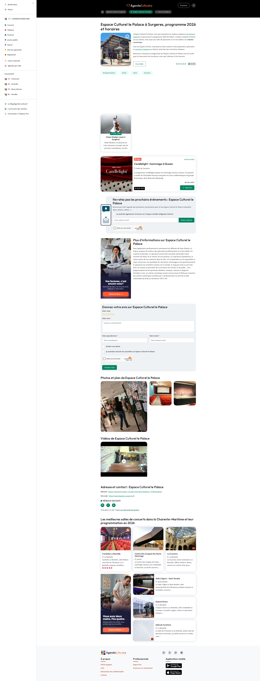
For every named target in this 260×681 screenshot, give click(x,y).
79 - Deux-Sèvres (15, 89)
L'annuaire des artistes (16, 109)
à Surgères (115, 138)
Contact (104, 675)
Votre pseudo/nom (109, 336)
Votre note (106, 311)
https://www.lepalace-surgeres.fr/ (122, 496)
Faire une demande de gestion (127, 510)
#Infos (124, 73)
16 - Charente (13, 79)
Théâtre (10, 30)
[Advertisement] (148, 93)
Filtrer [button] (9, 9)
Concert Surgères (164, 12)
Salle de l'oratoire (163, 625)
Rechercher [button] (11, 4)
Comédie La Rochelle (111, 554)
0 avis (193, 64)
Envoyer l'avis (110, 367)
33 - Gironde (13, 84)
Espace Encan (162, 601)
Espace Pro (137, 665)
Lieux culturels (12, 61)
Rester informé (186, 220)
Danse (10, 45)
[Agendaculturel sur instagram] (175, 653)
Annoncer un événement (143, 668)
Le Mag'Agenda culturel (16, 104)
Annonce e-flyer (189, 159)
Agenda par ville (13, 66)
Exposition (11, 55)
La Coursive (172, 554)
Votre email (154, 336)
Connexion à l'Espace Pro (17, 114)
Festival (10, 35)
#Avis (135, 73)
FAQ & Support (106, 665)
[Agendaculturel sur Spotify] (181, 653)
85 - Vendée (13, 94)
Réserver (187, 188)
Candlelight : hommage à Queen (153, 164)
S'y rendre (139, 64)
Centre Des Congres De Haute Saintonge (148, 555)
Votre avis (106, 318)
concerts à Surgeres (142, 49)
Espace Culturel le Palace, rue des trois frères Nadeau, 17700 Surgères (135, 492)
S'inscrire (183, 5)
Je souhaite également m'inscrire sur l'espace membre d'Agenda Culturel (145, 214)
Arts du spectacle (14, 50)
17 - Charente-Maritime (19, 19)
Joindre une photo (113, 346)
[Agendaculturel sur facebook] (170, 653)
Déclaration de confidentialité (112, 672)
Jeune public (12, 40)
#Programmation (109, 73)
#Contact (147, 73)
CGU (102, 668)
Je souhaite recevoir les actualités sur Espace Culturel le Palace (130, 351)
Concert (10, 25)
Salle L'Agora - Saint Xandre (168, 578)
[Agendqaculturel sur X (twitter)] (164, 653)
